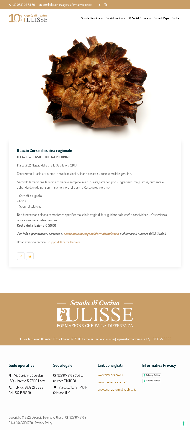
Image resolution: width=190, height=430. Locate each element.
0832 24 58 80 (162, 339)
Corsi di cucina (114, 18)
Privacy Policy (153, 375)
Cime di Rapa (161, 18)
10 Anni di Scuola (138, 18)
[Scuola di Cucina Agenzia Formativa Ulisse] (28, 18)
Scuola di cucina (90, 18)
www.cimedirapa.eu (110, 375)
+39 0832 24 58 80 (23, 5)
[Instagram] (105, 5)
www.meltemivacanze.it (112, 382)
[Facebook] (99, 5)
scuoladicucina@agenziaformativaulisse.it (67, 5)
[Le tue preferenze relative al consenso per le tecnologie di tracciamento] (183, 423)
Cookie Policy (153, 380)
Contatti (176, 18)
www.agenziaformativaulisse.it (117, 389)
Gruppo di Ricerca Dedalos (63, 242)
